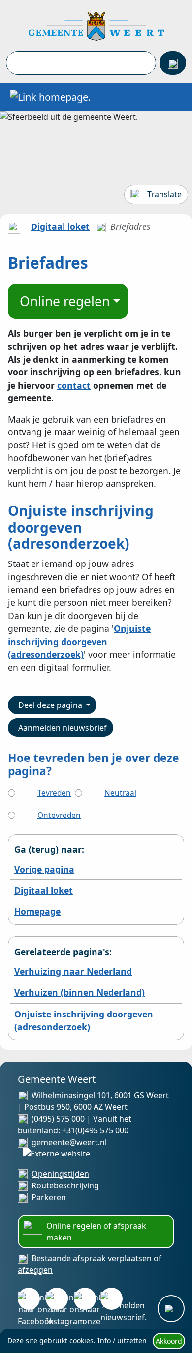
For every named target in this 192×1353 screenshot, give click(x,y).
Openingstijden (60, 1173)
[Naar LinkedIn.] (85, 1299)
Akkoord (169, 1341)
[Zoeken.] (173, 63)
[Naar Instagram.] (57, 1299)
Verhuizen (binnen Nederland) (79, 992)
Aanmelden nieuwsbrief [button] (62, 727)
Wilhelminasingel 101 (71, 1095)
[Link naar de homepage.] (14, 226)
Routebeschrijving (65, 1185)
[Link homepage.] (50, 96)
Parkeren (49, 1197)
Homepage (37, 911)
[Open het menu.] (174, 96)
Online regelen (65, 301)
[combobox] (81, 63)
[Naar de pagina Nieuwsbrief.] (111, 1299)
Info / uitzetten (122, 1340)
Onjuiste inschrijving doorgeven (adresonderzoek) (79, 641)
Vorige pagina (44, 869)
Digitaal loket (60, 226)
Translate (164, 194)
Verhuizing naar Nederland (73, 971)
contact (74, 385)
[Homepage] (96, 25)
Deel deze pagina (51, 705)
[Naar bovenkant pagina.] (171, 1308)
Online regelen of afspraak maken (96, 1231)
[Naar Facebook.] (29, 1299)
